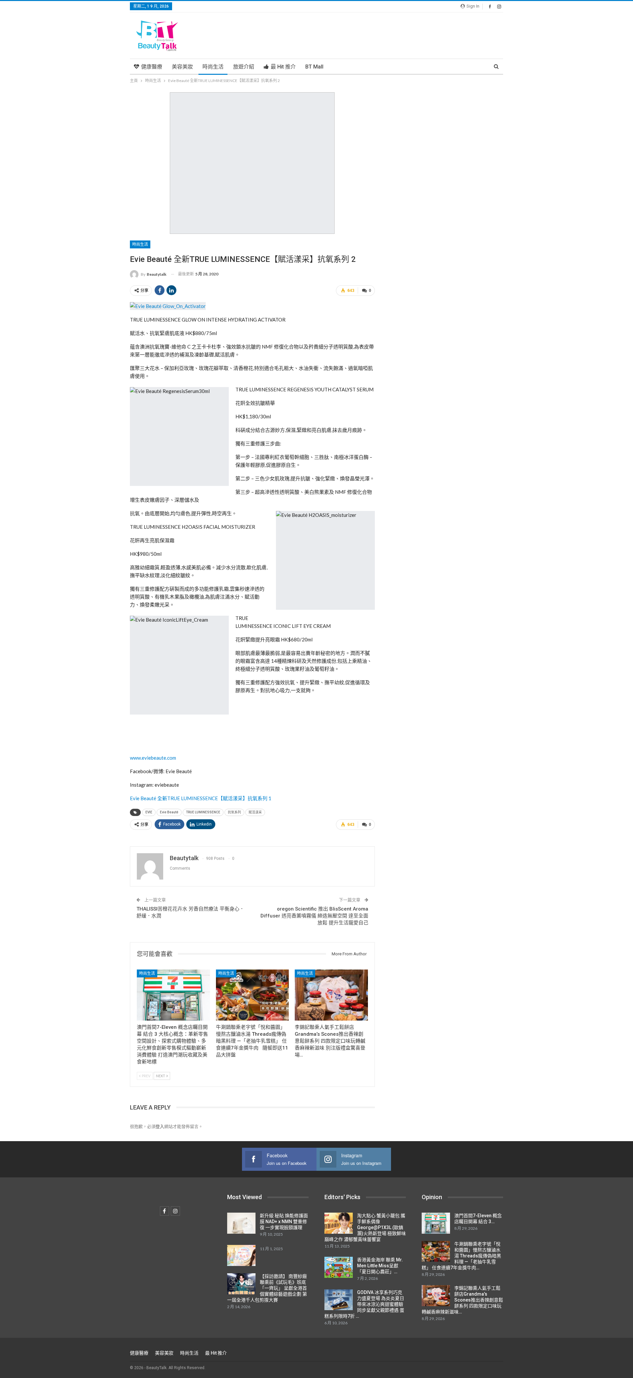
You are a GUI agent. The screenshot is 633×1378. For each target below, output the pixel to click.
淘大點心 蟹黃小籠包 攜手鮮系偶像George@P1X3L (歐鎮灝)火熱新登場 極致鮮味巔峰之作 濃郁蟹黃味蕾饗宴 (365, 1227)
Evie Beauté (169, 812)
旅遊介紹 (243, 67)
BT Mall (314, 67)
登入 (160, 1126)
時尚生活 (213, 67)
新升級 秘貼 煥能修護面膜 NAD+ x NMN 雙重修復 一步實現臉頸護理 (284, 1221)
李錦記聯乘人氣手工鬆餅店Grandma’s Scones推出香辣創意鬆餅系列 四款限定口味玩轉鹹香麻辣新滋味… (462, 1299)
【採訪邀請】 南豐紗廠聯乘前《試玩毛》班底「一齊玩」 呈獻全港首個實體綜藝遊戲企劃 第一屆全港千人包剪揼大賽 (267, 1288)
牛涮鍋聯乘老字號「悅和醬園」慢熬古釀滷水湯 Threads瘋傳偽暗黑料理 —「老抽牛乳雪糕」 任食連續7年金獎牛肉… (461, 1255)
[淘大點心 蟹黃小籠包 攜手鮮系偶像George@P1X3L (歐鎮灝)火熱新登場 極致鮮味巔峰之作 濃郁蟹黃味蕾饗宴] (338, 1223)
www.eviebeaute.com (153, 758)
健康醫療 (151, 67)
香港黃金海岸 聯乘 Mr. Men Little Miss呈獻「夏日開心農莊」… (380, 1265)
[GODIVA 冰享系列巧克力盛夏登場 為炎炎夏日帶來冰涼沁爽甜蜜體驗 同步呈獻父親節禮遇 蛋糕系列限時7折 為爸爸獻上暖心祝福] (338, 1299)
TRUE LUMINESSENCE (203, 812)
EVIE (148, 812)
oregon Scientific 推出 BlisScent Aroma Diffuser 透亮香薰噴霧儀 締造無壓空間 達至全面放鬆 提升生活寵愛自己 (314, 916)
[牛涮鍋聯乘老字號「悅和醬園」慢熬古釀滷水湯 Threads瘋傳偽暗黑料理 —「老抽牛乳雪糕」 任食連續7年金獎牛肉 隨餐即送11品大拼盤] (252, 995)
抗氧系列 (234, 812)
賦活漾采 (255, 812)
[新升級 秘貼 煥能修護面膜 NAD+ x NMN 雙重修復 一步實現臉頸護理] (241, 1223)
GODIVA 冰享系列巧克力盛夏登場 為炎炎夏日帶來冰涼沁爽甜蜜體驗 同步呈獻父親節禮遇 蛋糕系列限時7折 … (364, 1304)
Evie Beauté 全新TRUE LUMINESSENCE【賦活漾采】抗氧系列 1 (200, 798)
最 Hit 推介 (283, 67)
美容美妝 (182, 67)
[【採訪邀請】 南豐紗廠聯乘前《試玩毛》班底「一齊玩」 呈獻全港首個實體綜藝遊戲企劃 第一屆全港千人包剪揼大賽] (241, 1283)
